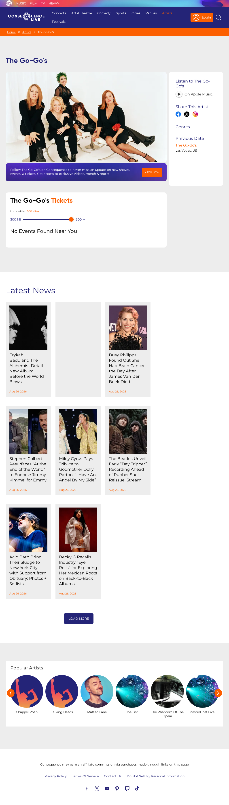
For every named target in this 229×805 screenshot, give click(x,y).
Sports (121, 13)
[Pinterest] (122, 788)
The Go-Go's (186, 145)
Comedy (103, 13)
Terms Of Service (85, 776)
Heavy (54, 3)
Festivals (59, 22)
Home (11, 32)
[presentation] (11, 693)
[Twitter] (102, 788)
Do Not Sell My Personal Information (155, 776)
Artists (167, 13)
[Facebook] (92, 788)
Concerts (59, 13)
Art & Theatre (81, 13)
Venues (151, 13)
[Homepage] (28, 17)
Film (33, 3)
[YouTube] (112, 788)
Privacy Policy (56, 776)
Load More (79, 619)
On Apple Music (198, 94)
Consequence (9, 3)
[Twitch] (132, 788)
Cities (135, 13)
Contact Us (112, 776)
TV (43, 3)
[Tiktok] (142, 788)
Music (21, 3)
